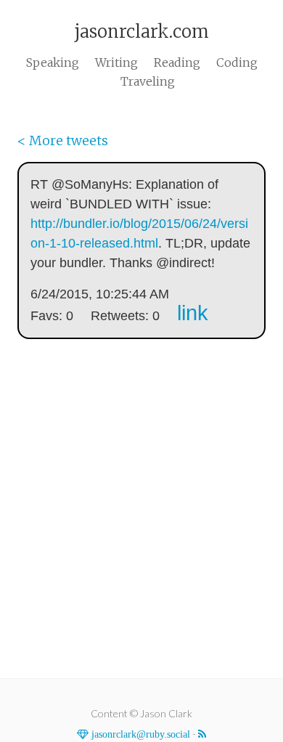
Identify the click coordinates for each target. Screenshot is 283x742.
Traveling (147, 81)
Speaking (52, 62)
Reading (177, 62)
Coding (237, 62)
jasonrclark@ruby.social (139, 734)
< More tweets (62, 140)
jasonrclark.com (141, 31)
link (192, 313)
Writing (116, 62)
